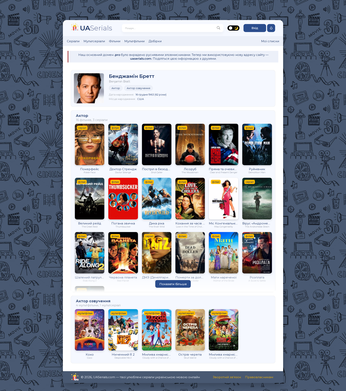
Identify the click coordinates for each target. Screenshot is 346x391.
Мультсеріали (94, 41)
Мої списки (270, 41)
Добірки (155, 41)
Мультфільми (134, 41)
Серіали (73, 41)
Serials (96, 28)
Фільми (114, 41)
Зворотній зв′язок (227, 377)
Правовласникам (259, 377)
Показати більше (173, 284)
